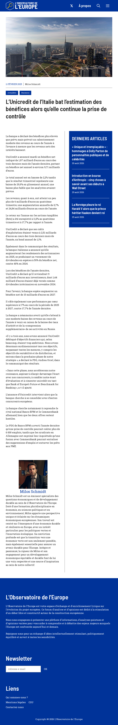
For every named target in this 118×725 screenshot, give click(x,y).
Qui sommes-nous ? (17, 697)
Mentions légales (16, 702)
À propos (85, 6)
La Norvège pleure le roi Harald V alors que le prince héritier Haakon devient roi (89, 209)
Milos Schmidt (32, 84)
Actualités (11, 92)
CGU (30, 702)
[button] (98, 5)
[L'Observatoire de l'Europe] (22, 5)
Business (25, 92)
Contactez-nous (15, 707)
